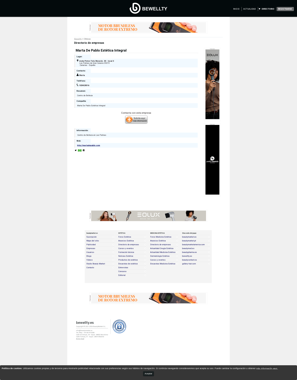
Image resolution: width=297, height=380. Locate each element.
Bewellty (78, 39)
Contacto (90, 268)
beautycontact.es (189, 260)
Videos (89, 260)
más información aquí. (267, 368)
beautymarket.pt (189, 241)
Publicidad (91, 245)
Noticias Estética (125, 256)
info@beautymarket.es (84, 330)
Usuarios (90, 252)
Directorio (268, 9)
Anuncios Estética (126, 241)
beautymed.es (188, 248)
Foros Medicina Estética (160, 237)
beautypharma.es (189, 252)
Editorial (122, 275)
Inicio (236, 9)
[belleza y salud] (148, 12)
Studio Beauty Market (95, 264)
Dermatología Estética (159, 256)
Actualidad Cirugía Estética (161, 248)
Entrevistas (123, 268)
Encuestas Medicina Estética (162, 264)
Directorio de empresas (128, 245)
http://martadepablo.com (88, 145)
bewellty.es (187, 256)
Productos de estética (128, 260)
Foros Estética (124, 237)
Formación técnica (126, 252)
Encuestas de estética (128, 264)
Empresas (90, 248)
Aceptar (148, 373)
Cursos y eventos (126, 248)
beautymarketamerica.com (193, 245)
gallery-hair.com (189, 264)
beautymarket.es (189, 237)
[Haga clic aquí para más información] (136, 123)
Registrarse (285, 9)
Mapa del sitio (92, 241)
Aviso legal (80, 339)
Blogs (89, 256)
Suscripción (91, 237)
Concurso (122, 271)
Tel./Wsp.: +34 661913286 (85, 332)
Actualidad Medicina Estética (162, 252)
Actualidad (249, 9)
